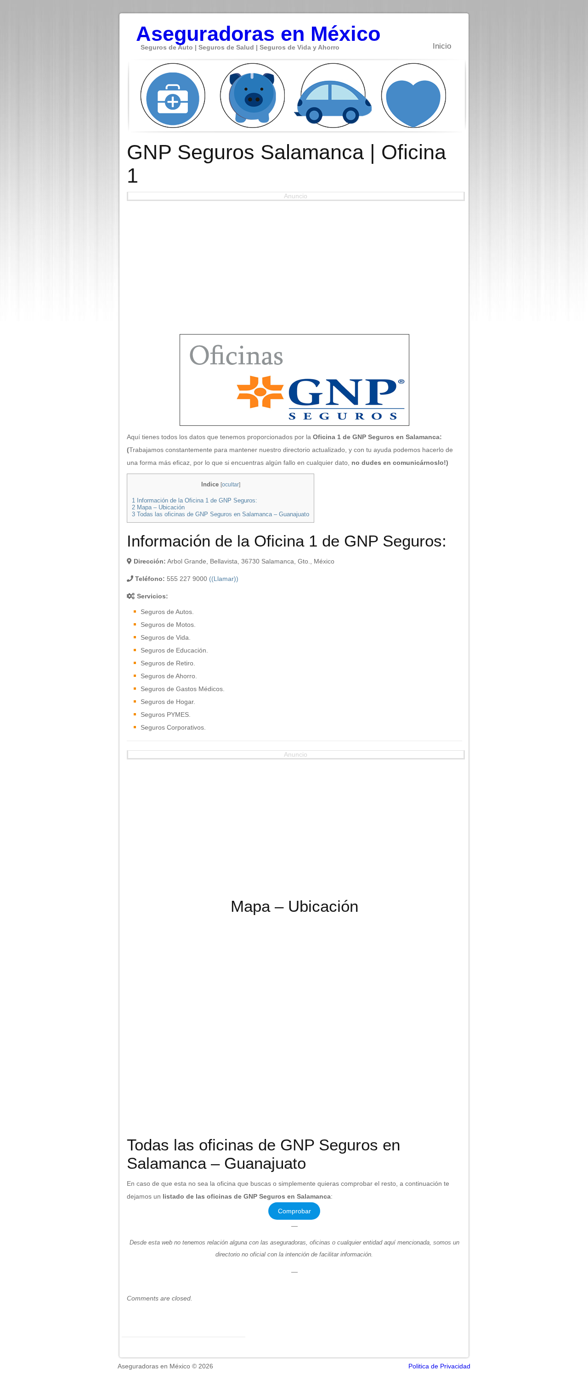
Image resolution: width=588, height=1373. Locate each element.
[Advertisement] (294, 265)
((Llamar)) (223, 578)
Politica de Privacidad (439, 1366)
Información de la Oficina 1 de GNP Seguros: (194, 500)
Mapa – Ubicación (158, 507)
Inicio (442, 46)
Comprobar (294, 1211)
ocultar (230, 484)
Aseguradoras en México (258, 29)
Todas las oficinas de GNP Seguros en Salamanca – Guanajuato (220, 514)
